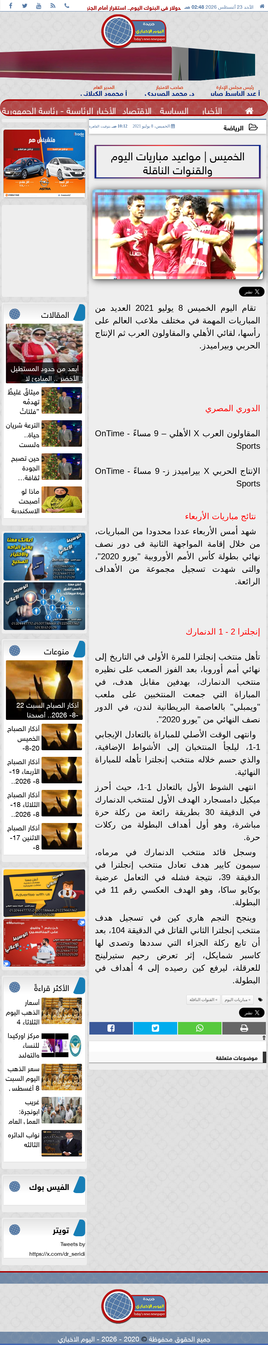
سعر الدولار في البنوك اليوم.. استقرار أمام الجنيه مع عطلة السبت (157, 6)
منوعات (56, 650)
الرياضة (234, 127)
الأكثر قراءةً (51, 986)
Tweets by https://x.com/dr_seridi (57, 1248)
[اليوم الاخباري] (44, 557)
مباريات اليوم (236, 999)
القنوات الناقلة (201, 999)
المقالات (55, 313)
